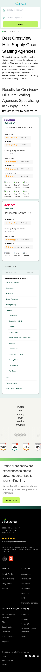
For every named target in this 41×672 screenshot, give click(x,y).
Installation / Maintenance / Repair (20, 338)
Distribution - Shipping (16, 321)
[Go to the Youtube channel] (33, 656)
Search (21, 24)
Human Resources (12, 299)
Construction (13, 315)
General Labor (13, 332)
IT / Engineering (11, 305)
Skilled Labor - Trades (16, 354)
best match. (31, 111)
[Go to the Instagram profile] (37, 656)
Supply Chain (14, 360)
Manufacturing (13, 349)
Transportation (13, 365)
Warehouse (12, 371)
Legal (7, 377)
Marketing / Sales (11, 383)
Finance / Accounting (12, 282)
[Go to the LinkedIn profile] (25, 656)
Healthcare (9, 293)
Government (10, 288)
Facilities (12, 327)
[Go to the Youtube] (29, 656)
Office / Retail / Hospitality (14, 388)
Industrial (9, 310)
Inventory (12, 343)
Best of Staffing (31, 63)
